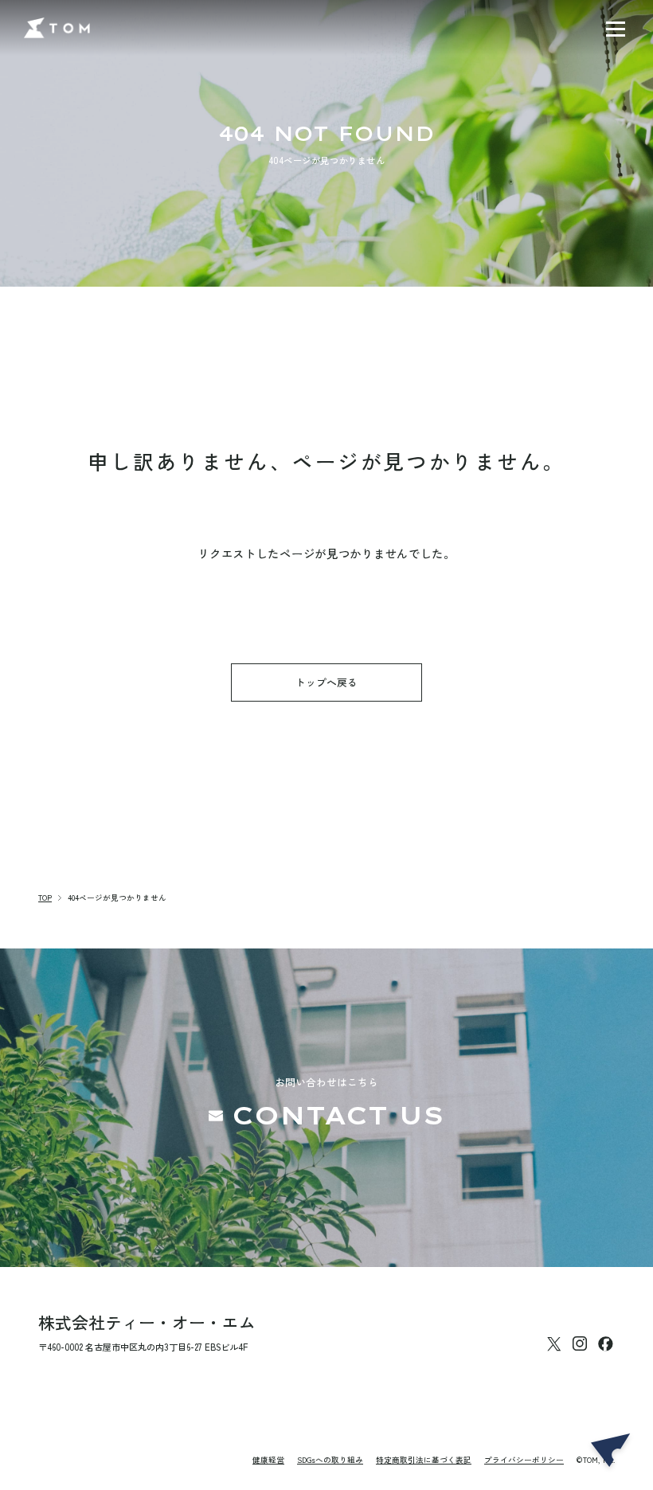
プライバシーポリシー (524, 1460)
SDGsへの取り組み (330, 1460)
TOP (45, 898)
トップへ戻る (326, 682)
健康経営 (268, 1460)
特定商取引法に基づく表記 (423, 1460)
